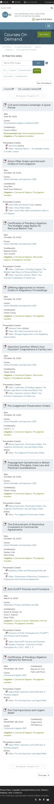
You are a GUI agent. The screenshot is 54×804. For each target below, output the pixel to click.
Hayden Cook (9, 552)
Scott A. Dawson (11, 615)
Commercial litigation (23, 192)
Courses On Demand (23, 47)
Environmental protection (33, 133)
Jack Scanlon (9, 254)
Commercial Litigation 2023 (15, 675)
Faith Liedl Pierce (38, 672)
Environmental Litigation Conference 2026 (21, 123)
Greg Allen (8, 186)
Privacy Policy (5, 790)
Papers (38, 47)
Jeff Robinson (36, 725)
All (4, 70)
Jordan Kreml (36, 722)
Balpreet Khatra (10, 251)
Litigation (9, 50)
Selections (8, 76)
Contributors (21, 76)
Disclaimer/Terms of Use (30, 790)
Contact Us (49, 2)
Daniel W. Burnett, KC (13, 612)
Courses (12, 70)
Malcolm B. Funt (37, 669)
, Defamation (34, 621)
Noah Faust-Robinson (13, 189)
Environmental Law (12, 133)
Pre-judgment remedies (26, 50)
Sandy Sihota (9, 372)
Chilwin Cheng (10, 313)
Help (10, 793)
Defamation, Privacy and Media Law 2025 (21, 605)
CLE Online (6, 47)
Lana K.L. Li (9, 429)
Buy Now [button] (44, 34)
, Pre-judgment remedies (21, 260)
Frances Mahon (10, 130)
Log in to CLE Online (44, 19)
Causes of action (21, 621)
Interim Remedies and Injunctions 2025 (20, 179)
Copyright (16, 790)
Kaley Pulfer (9, 617)
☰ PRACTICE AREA (12, 55)
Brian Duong (9, 555)
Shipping (3, 793)
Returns (44, 790)
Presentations (25, 70)
